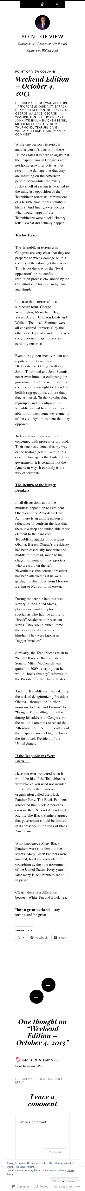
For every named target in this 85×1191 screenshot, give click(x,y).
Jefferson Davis (51, 117)
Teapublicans (46, 127)
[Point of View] (42, 23)
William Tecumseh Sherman (38, 131)
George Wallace (28, 113)
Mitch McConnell (30, 124)
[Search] (57, 4)
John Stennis (26, 120)
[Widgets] (27, 4)
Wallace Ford (56, 103)
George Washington (36, 115)
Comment (55, 1152)
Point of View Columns (35, 71)
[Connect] (42, 4)
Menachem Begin (52, 120)
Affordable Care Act (35, 106)
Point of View (42, 36)
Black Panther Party (45, 110)
